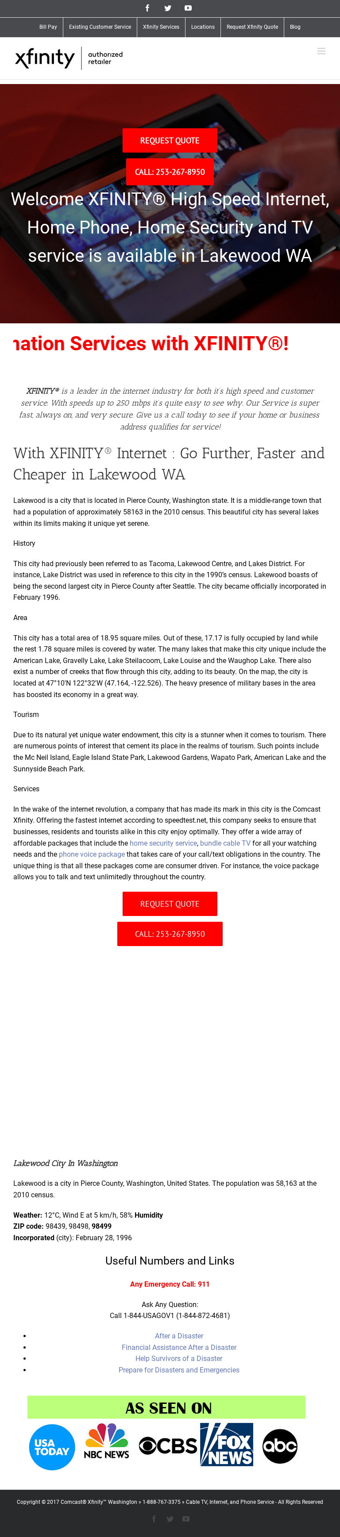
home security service (163, 843)
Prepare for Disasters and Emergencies (179, 1370)
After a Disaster (179, 1336)
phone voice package (92, 854)
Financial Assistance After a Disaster (179, 1347)
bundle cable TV (225, 843)
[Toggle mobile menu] (322, 51)
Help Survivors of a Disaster (178, 1358)
